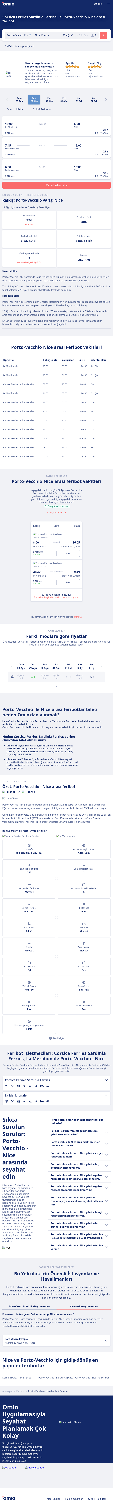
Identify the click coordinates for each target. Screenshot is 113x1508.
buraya (78, 616)
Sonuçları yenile (54, 512)
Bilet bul (29, 224)
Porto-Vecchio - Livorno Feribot (91, 1377)
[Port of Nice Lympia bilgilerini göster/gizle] (106, 1341)
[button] (68, 35)
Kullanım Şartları (74, 1498)
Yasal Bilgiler (53, 1498)
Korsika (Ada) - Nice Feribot (17, 1377)
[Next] (105, 100)
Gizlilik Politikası (97, 1498)
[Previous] (11, 666)
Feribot (20, 1391)
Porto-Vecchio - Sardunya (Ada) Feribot (60, 1377)
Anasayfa (7, 1391)
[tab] (15, 109)
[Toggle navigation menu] (109, 4)
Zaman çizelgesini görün (29, 262)
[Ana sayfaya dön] (8, 4)
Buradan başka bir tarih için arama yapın (56, 597)
